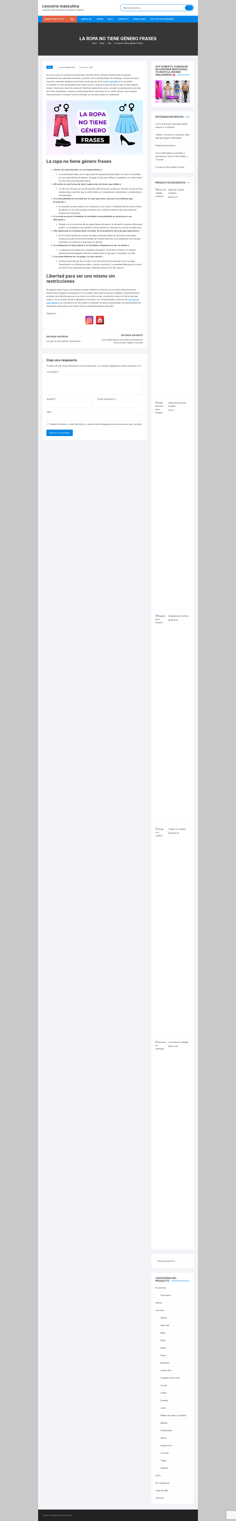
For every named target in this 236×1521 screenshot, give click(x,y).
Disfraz (158, 1302)
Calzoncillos (166, 1370)
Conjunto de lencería (170, 1378)
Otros (158, 1475)
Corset (163, 1385)
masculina (113, 81)
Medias (163, 1423)
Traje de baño (161, 1490)
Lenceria (159, 1310)
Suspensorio (166, 1445)
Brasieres (164, 1363)
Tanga (163, 1460)
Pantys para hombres (165, 145)
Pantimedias (166, 1430)
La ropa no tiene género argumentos (63, 341)
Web (49, 412)
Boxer (163, 1355)
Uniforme (159, 1498)
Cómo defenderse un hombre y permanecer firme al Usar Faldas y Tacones (122, 341)
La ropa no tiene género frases (169, 167)
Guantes (164, 1400)
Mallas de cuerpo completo (173, 1415)
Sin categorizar (162, 1483)
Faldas (163, 1393)
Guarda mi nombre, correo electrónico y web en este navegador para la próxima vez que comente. (96, 424)
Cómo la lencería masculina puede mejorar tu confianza (171, 125)
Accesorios (160, 1287)
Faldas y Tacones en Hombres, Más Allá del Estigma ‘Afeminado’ (172, 136)
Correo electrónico (106, 399)
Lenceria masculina (60, 6)
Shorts (163, 1438)
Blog (110, 19)
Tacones (164, 1453)
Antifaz (163, 1317)
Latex (163, 1408)
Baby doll (164, 1325)
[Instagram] (89, 320)
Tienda (99, 19)
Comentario (53, 372)
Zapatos (164, 1468)
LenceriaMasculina (67, 67)
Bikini (162, 1333)
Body (162, 1340)
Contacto (123, 19)
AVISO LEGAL (139, 19)
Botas (163, 1348)
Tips (49, 67)
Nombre (51, 399)
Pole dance (165, 1295)
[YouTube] (100, 320)
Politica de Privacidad (162, 19)
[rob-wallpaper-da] (172, 91)
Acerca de (86, 19)
